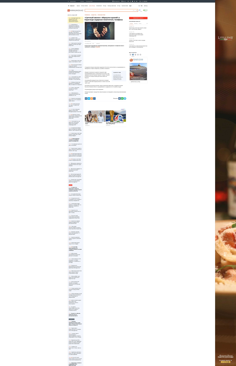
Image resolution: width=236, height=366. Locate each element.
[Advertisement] (105, 57)
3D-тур (118, 5)
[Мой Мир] (94, 98)
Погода (104, 5)
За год (140, 23)
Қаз (139, 5)
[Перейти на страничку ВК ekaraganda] (128, 1)
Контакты (82, 1)
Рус (141, 5)
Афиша (78, 5)
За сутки (131, 23)
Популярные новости (134, 21)
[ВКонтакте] (86, 98)
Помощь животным (112, 5)
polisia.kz (98, 43)
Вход (146, 5)
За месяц (135, 23)
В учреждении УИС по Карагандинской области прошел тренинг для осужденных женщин (118, 77)
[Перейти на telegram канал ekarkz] (135, 1)
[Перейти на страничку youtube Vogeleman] (132, 1)
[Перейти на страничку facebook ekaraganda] (130, 1)
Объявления (99, 5)
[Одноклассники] (91, 98)
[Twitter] (89, 98)
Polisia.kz (98, 47)
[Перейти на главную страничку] (69, 1)
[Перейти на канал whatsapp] (137, 1)
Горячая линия (73, 1)
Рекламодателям (89, 1)
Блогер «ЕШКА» (84, 5)
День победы (92, 5)
